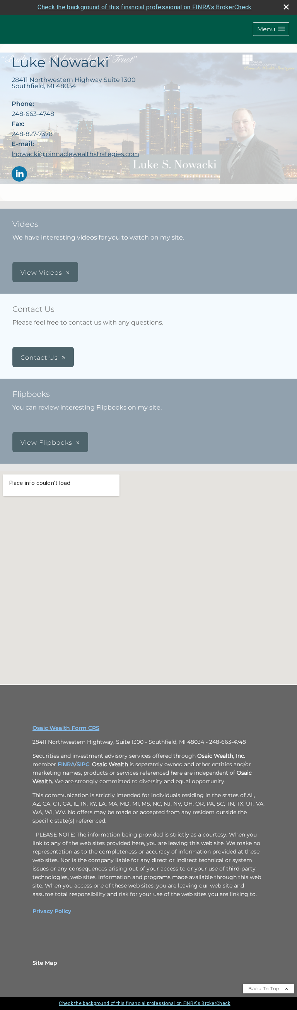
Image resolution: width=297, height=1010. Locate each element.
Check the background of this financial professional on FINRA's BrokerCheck (144, 7)
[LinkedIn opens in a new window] (19, 174)
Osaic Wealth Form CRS (65, 727)
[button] (271, 29)
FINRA (66, 764)
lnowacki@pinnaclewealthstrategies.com (75, 154)
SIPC (83, 764)
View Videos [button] (41, 272)
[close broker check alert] (286, 7)
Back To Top (264, 988)
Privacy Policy (51, 911)
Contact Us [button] (39, 357)
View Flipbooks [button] (46, 442)
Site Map (44, 962)
